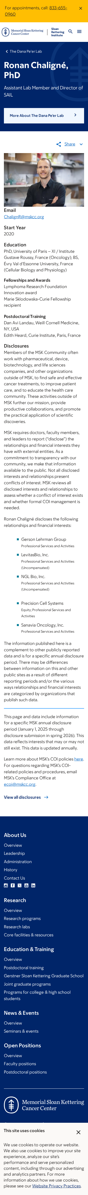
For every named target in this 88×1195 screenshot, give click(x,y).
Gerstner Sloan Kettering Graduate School (44, 975)
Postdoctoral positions (25, 1072)
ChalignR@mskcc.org (24, 216)
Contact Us (14, 878)
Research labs (17, 926)
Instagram (6, 885)
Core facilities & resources (28, 934)
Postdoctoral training (24, 967)
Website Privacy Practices (56, 1185)
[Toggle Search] (70, 32)
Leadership (14, 853)
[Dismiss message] (80, 11)
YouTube (26, 885)
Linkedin (33, 885)
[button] (44, 115)
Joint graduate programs (27, 984)
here (78, 759)
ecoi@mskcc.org (19, 784)
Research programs (22, 918)
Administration (18, 861)
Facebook (13, 885)
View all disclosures (22, 797)
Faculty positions (20, 1063)
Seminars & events (21, 1031)
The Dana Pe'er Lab (26, 51)
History (10, 869)
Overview (13, 845)
